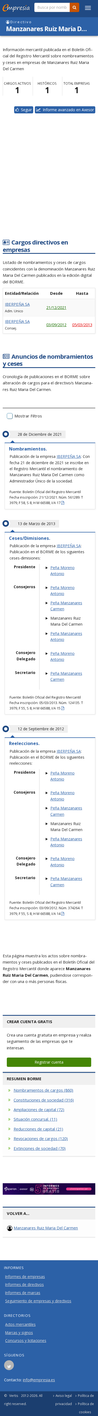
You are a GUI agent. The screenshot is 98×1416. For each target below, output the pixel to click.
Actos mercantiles (20, 1324)
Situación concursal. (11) (35, 1119)
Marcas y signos (19, 1332)
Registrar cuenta (49, 1062)
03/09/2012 (56, 324)
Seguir (25, 109)
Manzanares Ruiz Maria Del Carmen (46, 1227)
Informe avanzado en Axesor (67, 109)
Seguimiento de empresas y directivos (38, 1301)
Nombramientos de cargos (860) (43, 1090)
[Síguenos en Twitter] (9, 1367)
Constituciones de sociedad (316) (44, 1100)
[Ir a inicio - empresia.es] (17, 7)
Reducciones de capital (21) (38, 1129)
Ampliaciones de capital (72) (39, 1109)
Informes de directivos (24, 1284)
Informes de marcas (22, 1292)
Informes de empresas (25, 1276)
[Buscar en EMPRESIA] (74, 7)
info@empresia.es (39, 1379)
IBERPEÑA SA (17, 304)
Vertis (13, 1395)
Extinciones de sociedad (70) (40, 1148)
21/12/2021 (56, 307)
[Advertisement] (49, 182)
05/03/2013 (82, 324)
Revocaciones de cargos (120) (41, 1138)
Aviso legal (64, 1395)
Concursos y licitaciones (25, 1340)
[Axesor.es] (49, 1189)
